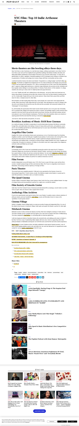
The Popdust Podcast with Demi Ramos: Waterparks (47, 339)
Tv (31, 1)
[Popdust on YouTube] (68, 2)
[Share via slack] (40, 277)
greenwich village (56, 272)
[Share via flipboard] (35, 277)
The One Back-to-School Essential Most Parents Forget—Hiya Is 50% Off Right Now (30, 404)
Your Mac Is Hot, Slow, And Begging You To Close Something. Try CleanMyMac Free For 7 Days (15, 404)
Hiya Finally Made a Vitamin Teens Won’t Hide (31, 383)
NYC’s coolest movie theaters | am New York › (23, 250)
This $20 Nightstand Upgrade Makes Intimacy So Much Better (63, 384)
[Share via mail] (43, 277)
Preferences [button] (27, 422)
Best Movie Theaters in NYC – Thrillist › (22, 248)
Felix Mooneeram (38, 63)
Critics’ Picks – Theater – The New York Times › (24, 256)
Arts (14, 8)
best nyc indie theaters (32, 272)
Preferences (52, 421)
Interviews (44, 1)
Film (28, 1)
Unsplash (47, 63)
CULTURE (37, 1)
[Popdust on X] (66, 2)
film (45, 272)
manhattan (24, 274)
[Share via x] (27, 277)
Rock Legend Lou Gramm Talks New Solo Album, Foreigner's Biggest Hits (15, 384)
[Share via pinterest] (32, 277)
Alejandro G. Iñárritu (57, 153)
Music (22, 1)
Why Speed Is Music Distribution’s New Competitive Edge (47, 327)
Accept (72, 421)
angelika (20, 272)
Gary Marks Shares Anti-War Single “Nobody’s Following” (45, 314)
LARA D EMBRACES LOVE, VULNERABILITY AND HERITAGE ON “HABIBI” (46, 302)
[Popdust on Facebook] (64, 2)
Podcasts (51, 1)
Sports (58, 1)
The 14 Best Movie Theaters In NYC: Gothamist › (24, 253)
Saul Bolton (27, 215)
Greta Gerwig (47, 115)
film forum (50, 272)
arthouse (25, 272)
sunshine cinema (35, 274)
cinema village (40, 272)
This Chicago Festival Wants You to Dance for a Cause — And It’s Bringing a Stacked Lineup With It (63, 404)
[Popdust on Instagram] (70, 2)
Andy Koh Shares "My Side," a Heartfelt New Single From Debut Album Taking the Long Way (47, 385)
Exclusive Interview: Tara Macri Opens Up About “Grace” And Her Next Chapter (47, 404)
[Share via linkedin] (38, 277)
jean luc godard (18, 274)
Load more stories (39, 411)
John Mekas (35, 197)
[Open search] (74, 2)
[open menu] (3, 2)
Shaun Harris (19, 24)
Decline (62, 421)
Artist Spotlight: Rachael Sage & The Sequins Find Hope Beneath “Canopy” (46, 289)
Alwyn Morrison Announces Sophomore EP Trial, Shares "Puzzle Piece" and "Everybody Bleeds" (46, 352)
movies (29, 274)
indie (62, 272)
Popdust (10, 8)
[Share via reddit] (30, 277)
